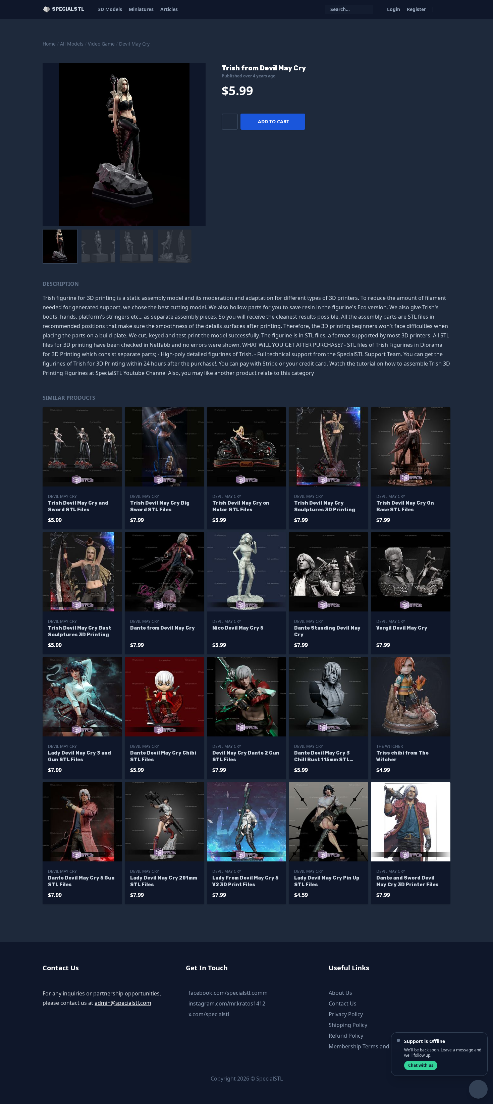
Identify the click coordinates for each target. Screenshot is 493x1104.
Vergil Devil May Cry (401, 628)
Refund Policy (346, 1035)
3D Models (110, 9)
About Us (340, 992)
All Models (72, 44)
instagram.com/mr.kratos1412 (226, 1003)
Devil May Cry (134, 44)
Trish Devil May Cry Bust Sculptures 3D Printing (79, 631)
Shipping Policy (348, 1025)
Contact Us (343, 1003)
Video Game (101, 44)
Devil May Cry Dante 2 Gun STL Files (245, 756)
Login (393, 9)
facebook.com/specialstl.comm (228, 992)
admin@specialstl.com (123, 1002)
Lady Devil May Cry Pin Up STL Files (327, 881)
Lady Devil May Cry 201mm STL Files (163, 881)
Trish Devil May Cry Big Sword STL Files (159, 506)
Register (416, 9)
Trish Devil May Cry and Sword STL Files (78, 506)
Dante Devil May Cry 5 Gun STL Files (81, 881)
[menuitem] (60, 246)
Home (49, 44)
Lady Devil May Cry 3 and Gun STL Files (79, 756)
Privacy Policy (346, 1014)
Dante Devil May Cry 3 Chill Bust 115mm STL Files (322, 756)
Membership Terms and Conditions (373, 1046)
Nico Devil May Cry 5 (237, 628)
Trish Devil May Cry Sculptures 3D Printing (324, 506)
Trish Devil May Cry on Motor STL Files (240, 506)
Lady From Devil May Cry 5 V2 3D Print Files (245, 881)
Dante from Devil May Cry (162, 628)
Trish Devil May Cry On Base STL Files (405, 506)
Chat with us (420, 1065)
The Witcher (389, 746)
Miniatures (141, 9)
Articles (169, 9)
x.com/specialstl (208, 1014)
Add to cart (273, 121)
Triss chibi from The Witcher (402, 756)
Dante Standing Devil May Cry (327, 631)
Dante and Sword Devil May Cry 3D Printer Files (407, 881)
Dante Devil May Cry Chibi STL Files (163, 756)
